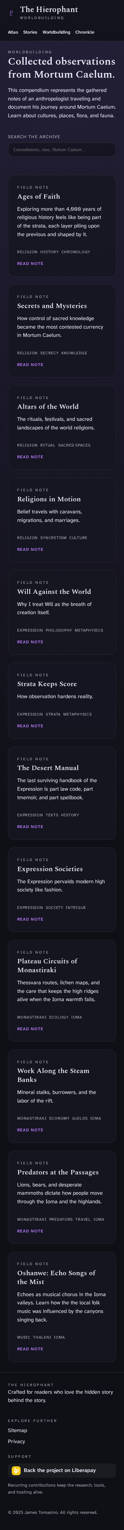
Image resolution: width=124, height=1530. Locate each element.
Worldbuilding (56, 32)
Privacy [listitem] (16, 1441)
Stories (30, 32)
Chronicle (84, 32)
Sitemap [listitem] (17, 1430)
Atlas (13, 32)
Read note (30, 263)
